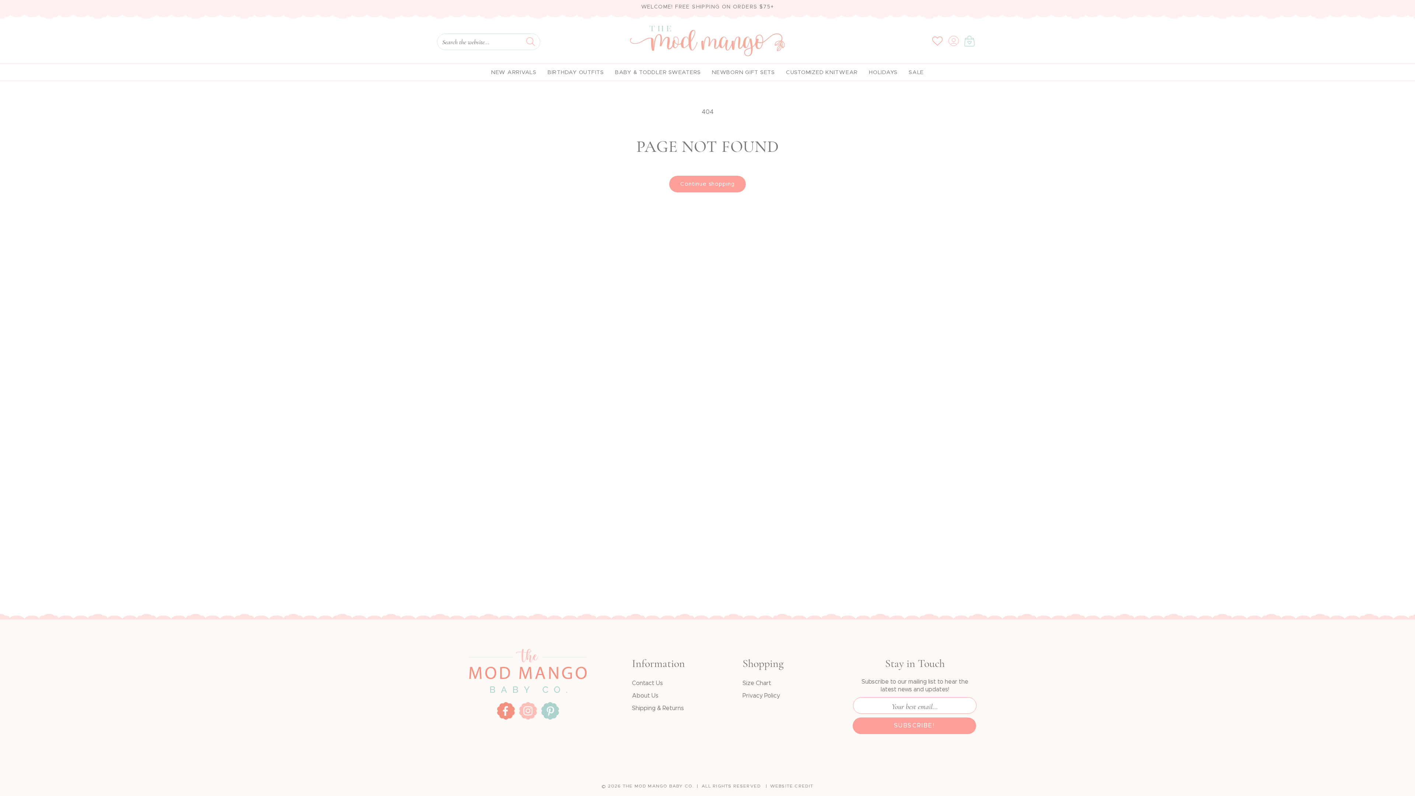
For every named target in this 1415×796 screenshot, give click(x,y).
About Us (645, 696)
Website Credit (792, 786)
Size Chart (757, 683)
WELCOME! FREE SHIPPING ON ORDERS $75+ (707, 7)
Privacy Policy (761, 696)
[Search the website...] (530, 41)
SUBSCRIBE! (914, 726)
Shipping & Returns (658, 708)
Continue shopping (707, 184)
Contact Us (647, 683)
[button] (969, 40)
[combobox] (488, 42)
